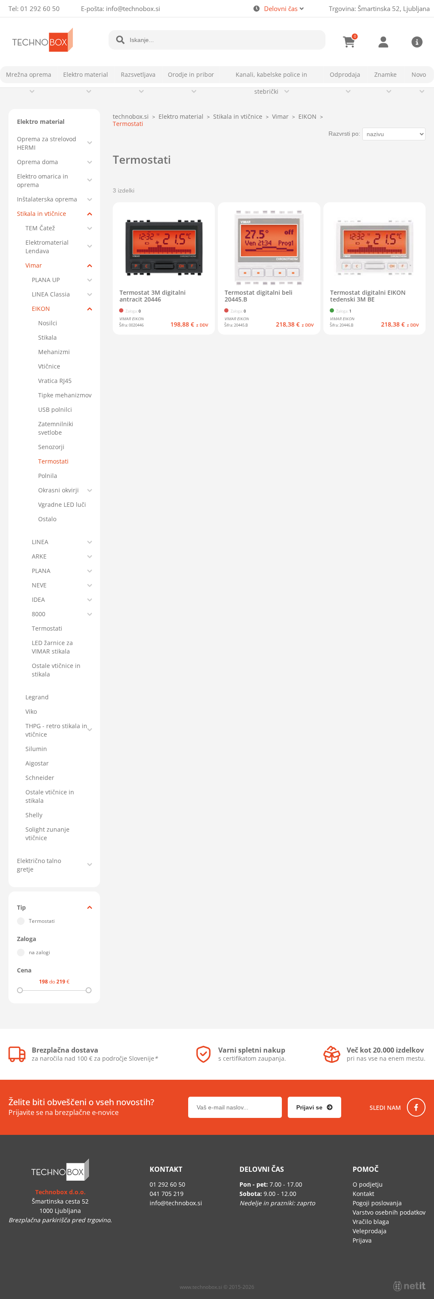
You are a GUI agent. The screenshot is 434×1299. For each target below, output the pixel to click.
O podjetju (368, 1184)
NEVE (39, 585)
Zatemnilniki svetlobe (55, 428)
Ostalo (47, 519)
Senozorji (51, 447)
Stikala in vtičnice (41, 214)
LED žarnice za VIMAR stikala (52, 647)
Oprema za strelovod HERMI (46, 143)
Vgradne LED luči (62, 504)
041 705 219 (167, 1194)
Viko (31, 711)
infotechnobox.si (133, 8)
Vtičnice (49, 366)
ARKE (39, 556)
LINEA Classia (51, 294)
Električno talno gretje (39, 865)
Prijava (383, 42)
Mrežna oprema (28, 74)
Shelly (33, 815)
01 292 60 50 (40, 8)
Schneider (39, 778)
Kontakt (363, 1194)
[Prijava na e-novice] (314, 1107)
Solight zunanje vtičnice (47, 833)
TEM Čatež (40, 228)
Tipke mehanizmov (65, 395)
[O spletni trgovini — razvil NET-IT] (409, 1286)
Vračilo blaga (371, 1222)
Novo (419, 74)
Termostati (53, 461)
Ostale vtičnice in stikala (56, 670)
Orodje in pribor (191, 74)
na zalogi (39, 952)
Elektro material (85, 74)
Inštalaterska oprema (47, 199)
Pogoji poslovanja (377, 1203)
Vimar (33, 265)
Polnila (47, 476)
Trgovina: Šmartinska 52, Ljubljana (379, 8)
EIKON (41, 308)
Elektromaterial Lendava (47, 246)
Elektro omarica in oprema (42, 180)
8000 (38, 614)
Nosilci (47, 323)
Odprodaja (345, 74)
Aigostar (37, 763)
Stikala (47, 337)
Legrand (37, 697)
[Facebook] (416, 1107)
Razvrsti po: (344, 133)
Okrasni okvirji (58, 490)
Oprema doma (37, 162)
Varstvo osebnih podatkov (389, 1212)
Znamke (385, 74)
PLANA (41, 571)
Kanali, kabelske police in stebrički (271, 82)
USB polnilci (55, 409)
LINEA (40, 542)
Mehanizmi (54, 352)
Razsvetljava (138, 74)
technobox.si (131, 116)
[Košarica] (349, 42)
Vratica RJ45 (55, 381)
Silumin (36, 749)
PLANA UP (46, 280)
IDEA (38, 599)
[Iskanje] (120, 40)
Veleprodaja (370, 1231)
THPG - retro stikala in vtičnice (56, 730)
